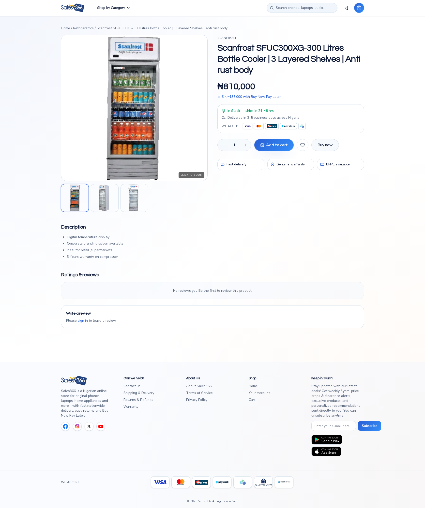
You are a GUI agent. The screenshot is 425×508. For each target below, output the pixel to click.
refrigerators (83, 28)
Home (65, 28)
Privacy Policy (196, 399)
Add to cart (277, 145)
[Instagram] (77, 426)
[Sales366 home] (72, 7)
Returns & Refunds (138, 399)
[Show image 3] (134, 198)
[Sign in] (345, 8)
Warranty (130, 406)
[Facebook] (65, 426)
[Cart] (359, 8)
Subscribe (369, 425)
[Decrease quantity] (223, 145)
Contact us (131, 386)
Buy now (325, 145)
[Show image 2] (105, 198)
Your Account (259, 393)
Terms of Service (199, 393)
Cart (252, 399)
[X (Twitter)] (89, 426)
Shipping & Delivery (138, 393)
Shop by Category (111, 7)
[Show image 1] (75, 198)
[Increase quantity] (245, 145)
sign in (83, 320)
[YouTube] (100, 426)
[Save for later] (302, 145)
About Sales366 (199, 386)
